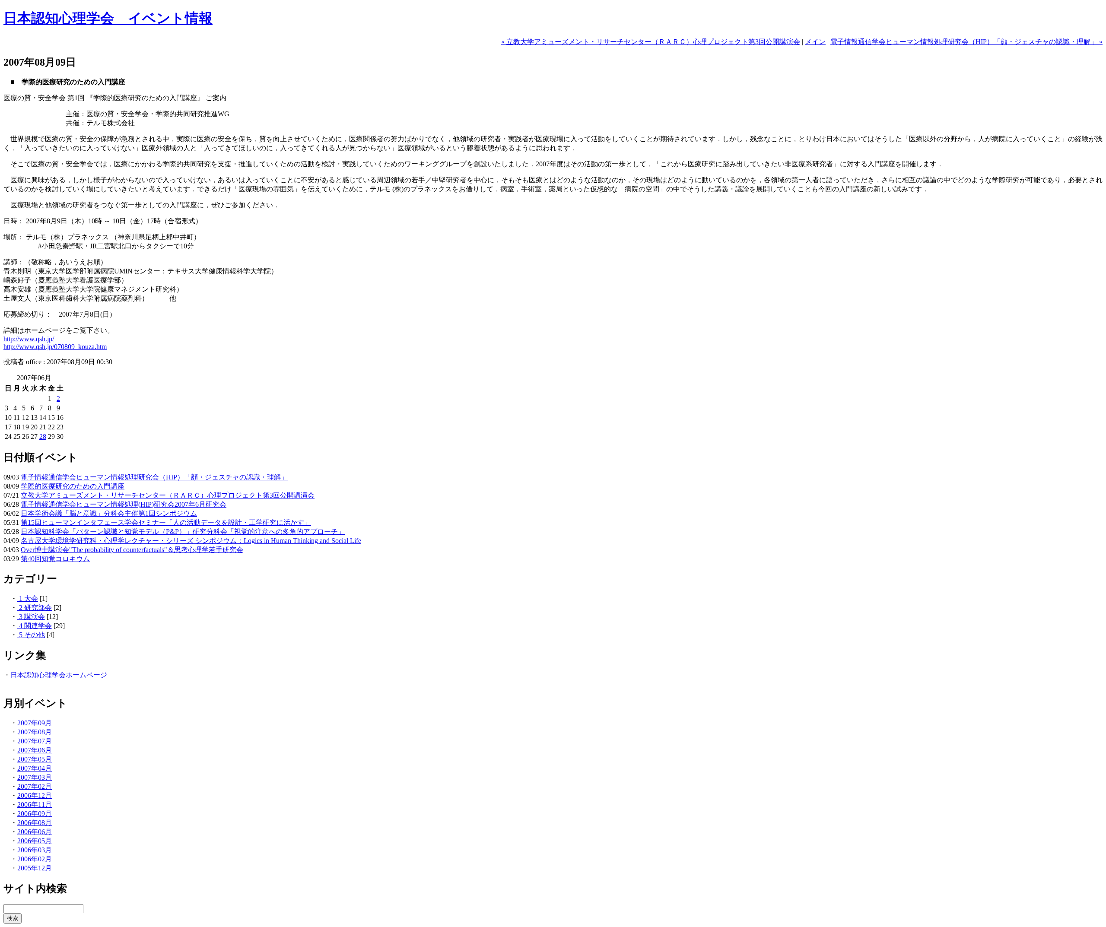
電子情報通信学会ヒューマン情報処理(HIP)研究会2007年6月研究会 (123, 504)
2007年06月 (34, 750)
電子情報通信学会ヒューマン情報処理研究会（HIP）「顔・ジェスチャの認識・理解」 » (966, 41)
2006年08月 (34, 822)
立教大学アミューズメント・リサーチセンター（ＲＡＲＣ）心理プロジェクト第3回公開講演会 (168, 495)
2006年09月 (34, 813)
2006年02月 (34, 859)
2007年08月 (34, 732)
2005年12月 (34, 868)
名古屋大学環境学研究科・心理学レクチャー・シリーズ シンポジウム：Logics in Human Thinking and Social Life (191, 540)
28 (42, 436)
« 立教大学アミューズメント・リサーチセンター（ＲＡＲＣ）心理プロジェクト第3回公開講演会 (650, 41)
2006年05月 (34, 840)
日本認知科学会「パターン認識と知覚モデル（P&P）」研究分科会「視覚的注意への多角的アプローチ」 (183, 531)
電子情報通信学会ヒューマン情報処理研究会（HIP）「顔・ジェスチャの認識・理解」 (154, 477)
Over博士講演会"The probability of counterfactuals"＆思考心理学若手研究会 (132, 549)
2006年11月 (34, 804)
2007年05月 (34, 759)
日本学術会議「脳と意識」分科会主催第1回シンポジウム (109, 513)
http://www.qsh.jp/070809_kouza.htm (55, 346)
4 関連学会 (34, 625)
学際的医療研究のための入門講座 (72, 486)
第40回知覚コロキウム (55, 558)
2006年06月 (34, 831)
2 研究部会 (34, 607)
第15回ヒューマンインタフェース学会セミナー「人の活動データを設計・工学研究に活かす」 (166, 522)
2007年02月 (34, 786)
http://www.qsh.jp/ (28, 339)
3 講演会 (31, 616)
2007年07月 (34, 741)
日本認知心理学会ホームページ (58, 675)
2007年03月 (34, 777)
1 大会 (27, 598)
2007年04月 (34, 768)
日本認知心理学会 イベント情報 (108, 18)
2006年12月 (34, 795)
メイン (815, 41)
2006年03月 (34, 850)
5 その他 (31, 634)
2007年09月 (34, 723)
